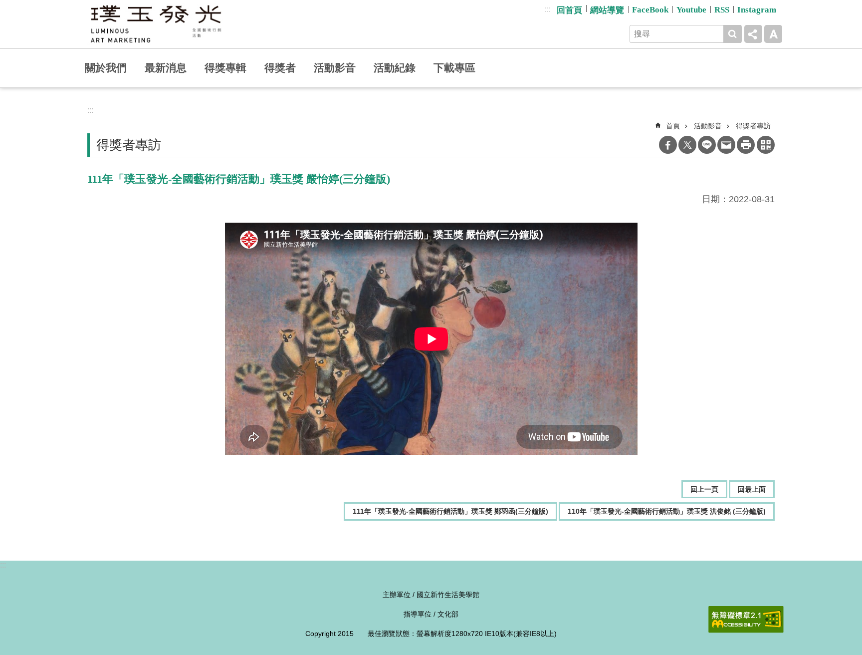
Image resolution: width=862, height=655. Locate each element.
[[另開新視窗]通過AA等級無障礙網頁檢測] (746, 619)
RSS (721, 9)
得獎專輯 (225, 67)
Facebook (668, 145)
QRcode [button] (766, 145)
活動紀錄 (395, 67)
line (707, 145)
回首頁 (569, 10)
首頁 (673, 126)
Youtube (691, 9)
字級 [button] (773, 34)
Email (726, 145)
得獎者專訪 (753, 126)
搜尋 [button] (732, 34)
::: (548, 9)
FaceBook (650, 9)
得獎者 (280, 67)
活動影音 (335, 67)
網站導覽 (607, 10)
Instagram (756, 9)
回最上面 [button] (752, 489)
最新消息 (166, 67)
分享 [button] (753, 34)
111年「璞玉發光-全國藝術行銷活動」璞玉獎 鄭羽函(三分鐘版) (450, 511)
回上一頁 (704, 489)
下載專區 (454, 67)
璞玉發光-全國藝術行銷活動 (155, 24)
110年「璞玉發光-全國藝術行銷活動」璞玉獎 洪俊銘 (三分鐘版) (667, 511)
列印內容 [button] (746, 145)
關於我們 (106, 67)
